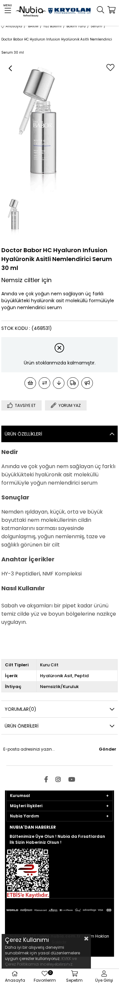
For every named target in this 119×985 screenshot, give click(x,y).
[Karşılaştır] (44, 383)
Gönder (107, 749)
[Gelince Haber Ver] (87, 383)
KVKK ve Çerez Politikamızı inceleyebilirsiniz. (41, 961)
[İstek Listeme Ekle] (30, 383)
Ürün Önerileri (21, 726)
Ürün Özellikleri (23, 434)
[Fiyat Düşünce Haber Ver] (58, 383)
